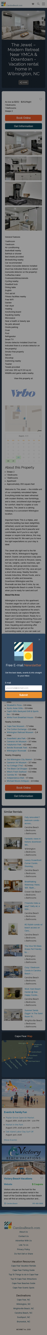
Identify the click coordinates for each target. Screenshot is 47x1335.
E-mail (8, 683)
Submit (23, 695)
